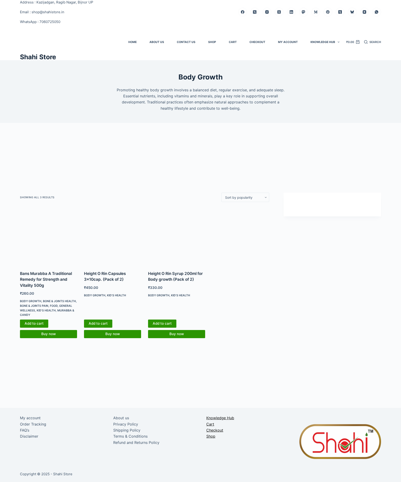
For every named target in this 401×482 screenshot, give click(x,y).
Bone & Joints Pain (34, 305)
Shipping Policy (126, 430)
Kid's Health (46, 310)
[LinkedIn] (291, 12)
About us (156, 42)
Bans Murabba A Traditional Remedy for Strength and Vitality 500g (46, 279)
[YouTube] (364, 12)
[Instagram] (267, 12)
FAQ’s (24, 430)
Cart (233, 42)
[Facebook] (242, 12)
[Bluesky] (352, 12)
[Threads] (279, 12)
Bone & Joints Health (59, 301)
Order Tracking (33, 424)
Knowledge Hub (322, 42)
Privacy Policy (125, 424)
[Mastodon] (303, 12)
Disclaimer (29, 436)
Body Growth (30, 301)
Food (54, 305)
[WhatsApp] (376, 12)
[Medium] (315, 12)
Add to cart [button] (34, 323)
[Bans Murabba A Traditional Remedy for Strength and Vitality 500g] (48, 236)
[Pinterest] (327, 12)
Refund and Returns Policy (136, 442)
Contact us (186, 42)
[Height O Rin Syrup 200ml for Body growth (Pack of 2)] (176, 236)
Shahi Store (38, 57)
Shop (212, 42)
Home (132, 42)
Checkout (257, 42)
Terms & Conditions (130, 436)
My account (288, 42)
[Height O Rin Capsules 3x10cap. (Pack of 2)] (112, 236)
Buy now (48, 334)
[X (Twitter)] (254, 12)
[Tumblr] (340, 12)
